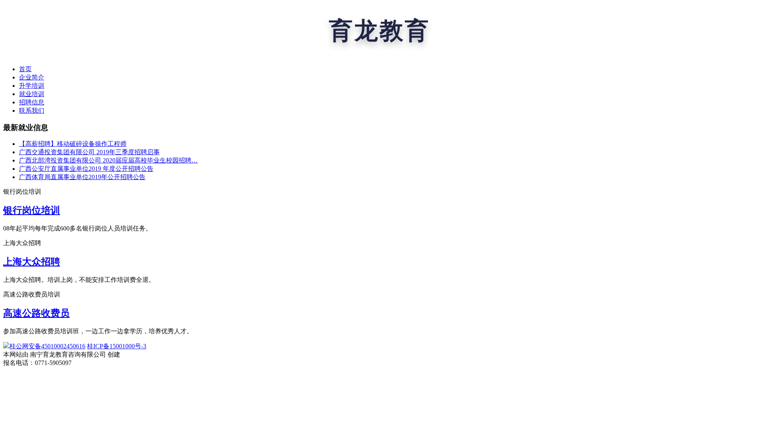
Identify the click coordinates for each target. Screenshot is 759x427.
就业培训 (31, 94)
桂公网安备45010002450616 (47, 346)
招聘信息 (31, 102)
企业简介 (31, 77)
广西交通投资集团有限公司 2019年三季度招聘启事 (89, 152)
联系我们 (31, 110)
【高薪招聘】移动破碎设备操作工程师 (72, 143)
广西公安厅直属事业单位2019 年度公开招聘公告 (86, 168)
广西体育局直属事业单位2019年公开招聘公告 (82, 177)
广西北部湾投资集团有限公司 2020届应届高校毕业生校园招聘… (108, 160)
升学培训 (31, 85)
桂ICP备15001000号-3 (116, 346)
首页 (25, 69)
